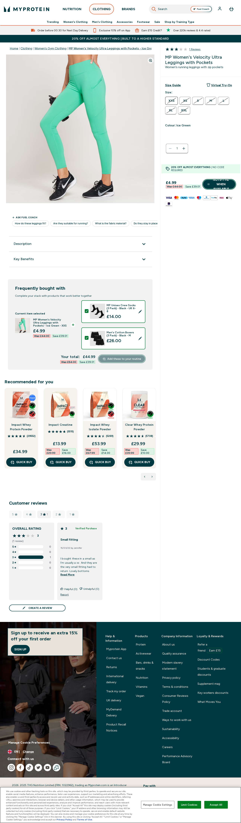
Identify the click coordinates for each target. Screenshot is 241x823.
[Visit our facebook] (20, 767)
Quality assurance (174, 653)
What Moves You (209, 701)
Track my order (116, 691)
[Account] (220, 9)
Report (64, 594)
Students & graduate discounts (212, 671)
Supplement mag (209, 683)
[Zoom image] (151, 61)
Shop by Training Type (179, 22)
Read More (67, 574)
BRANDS (128, 9)
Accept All (216, 804)
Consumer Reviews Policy (175, 698)
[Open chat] (56, 767)
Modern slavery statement (172, 665)
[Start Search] (153, 9)
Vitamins (141, 686)
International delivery (115, 679)
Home (14, 48)
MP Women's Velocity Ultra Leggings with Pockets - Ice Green (112, 48)
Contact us (114, 658)
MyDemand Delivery (113, 712)
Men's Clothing (102, 22)
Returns (111, 667)
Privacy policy (171, 677)
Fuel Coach (203, 9)
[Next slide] (155, 436)
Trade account (172, 710)
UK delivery (113, 700)
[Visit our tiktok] (29, 767)
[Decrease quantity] (170, 148)
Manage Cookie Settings (157, 804)
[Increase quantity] (184, 148)
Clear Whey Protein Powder (139, 427)
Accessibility (170, 738)
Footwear (143, 22)
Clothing (26, 48)
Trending (53, 22)
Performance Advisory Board (177, 759)
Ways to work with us (176, 720)
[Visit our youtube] (47, 767)
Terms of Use (84, 819)
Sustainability (171, 729)
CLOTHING (102, 9)
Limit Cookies (189, 804)
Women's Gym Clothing (50, 48)
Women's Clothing (75, 22)
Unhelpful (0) (91, 588)
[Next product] (152, 476)
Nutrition (142, 677)
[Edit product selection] (140, 312)
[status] (177, 148)
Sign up (20, 649)
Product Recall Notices (116, 727)
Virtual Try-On (221, 85)
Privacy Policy (64, 819)
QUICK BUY (24, 462)
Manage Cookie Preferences (29, 742)
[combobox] (181, 9)
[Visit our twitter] (38, 767)
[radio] (171, 101)
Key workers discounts (213, 692)
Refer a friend (209, 647)
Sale (157, 22)
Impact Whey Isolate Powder (100, 427)
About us (168, 644)
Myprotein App (116, 649)
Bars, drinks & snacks (144, 665)
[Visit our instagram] (11, 767)
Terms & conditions (175, 686)
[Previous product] (144, 476)
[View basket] (231, 9)
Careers (167, 747)
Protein (141, 644)
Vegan (140, 695)
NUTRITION (72, 9)
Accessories (125, 22)
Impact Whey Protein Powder (21, 427)
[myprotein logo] (26, 9)
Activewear (143, 653)
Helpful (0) (70, 589)
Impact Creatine (60, 424)
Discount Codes (209, 659)
